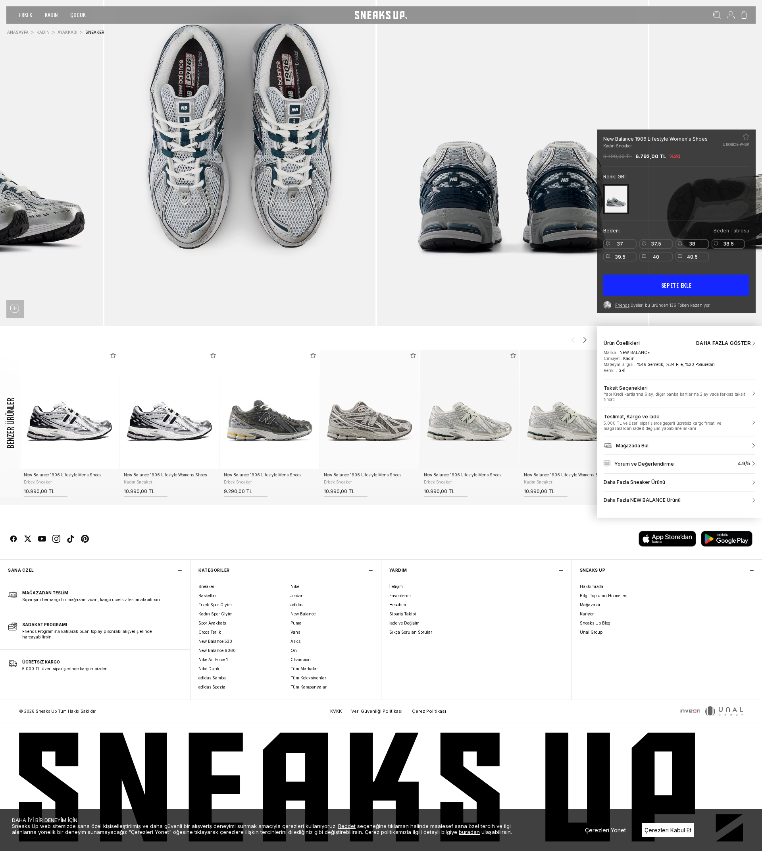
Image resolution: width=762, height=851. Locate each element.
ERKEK (25, 14)
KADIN (51, 14)
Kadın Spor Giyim (215, 613)
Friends (622, 305)
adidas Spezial (212, 687)
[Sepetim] (744, 15)
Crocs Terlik (209, 632)
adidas (297, 604)
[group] (69, 423)
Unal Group (591, 632)
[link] (679, 393)
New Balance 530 (215, 641)
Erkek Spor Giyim (215, 604)
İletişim (396, 586)
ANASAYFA (18, 32)
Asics (295, 641)
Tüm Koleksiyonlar (308, 677)
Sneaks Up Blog (595, 623)
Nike (295, 586)
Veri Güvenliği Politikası (376, 711)
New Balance (303, 613)
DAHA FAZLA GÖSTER (723, 343)
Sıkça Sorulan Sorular (410, 632)
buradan (469, 832)
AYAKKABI (67, 32)
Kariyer (587, 613)
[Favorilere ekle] (746, 136)
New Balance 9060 (217, 650)
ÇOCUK (78, 14)
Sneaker (206, 586)
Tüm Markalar (304, 668)
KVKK (336, 711)
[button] (15, 309)
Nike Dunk (208, 668)
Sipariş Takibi (402, 613)
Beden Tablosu (731, 231)
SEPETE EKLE (676, 285)
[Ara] (717, 15)
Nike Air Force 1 (213, 659)
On (294, 650)
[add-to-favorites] (113, 355)
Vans (295, 632)
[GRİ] (616, 199)
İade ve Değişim (404, 623)
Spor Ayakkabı (212, 623)
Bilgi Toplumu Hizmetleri (603, 595)
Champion (301, 659)
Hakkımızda (591, 586)
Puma (296, 623)
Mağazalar (590, 604)
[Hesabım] (731, 15)
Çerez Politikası (429, 711)
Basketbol (207, 595)
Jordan (297, 595)
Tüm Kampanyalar (309, 687)
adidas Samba (212, 677)
